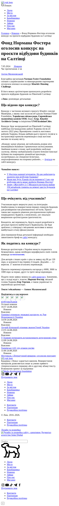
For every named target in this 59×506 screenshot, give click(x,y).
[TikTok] (11, 374)
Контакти (11, 405)
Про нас (11, 26)
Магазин (11, 28)
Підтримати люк (9, 377)
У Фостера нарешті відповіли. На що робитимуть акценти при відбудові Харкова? (31, 175)
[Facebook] (3, 299)
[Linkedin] (13, 299)
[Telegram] (18, 299)
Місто (10, 13)
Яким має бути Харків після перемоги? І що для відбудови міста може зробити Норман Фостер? (30, 180)
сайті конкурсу (38, 277)
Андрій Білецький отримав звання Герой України (25, 327)
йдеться (48, 159)
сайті (25, 237)
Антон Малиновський (12, 74)
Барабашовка (13, 18)
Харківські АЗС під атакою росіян (17, 348)
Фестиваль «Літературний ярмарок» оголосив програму (28, 356)
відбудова (5, 301)
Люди (9, 10)
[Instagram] (3, 374)
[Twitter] (8, 299)
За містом (11, 15)
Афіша (10, 23)
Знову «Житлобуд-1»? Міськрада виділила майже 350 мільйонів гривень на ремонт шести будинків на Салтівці (31, 187)
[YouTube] (7, 374)
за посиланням (17, 254)
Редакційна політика (17, 410)
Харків (13, 301)
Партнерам (12, 407)
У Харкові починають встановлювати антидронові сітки (28, 338)
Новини (11, 20)
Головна (5, 33)
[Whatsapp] (23, 299)
